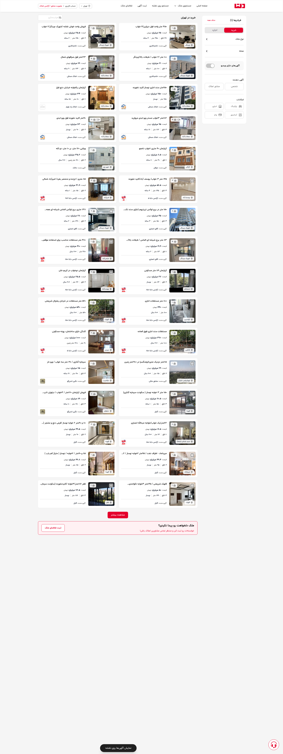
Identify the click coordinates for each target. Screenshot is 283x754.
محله (241, 51)
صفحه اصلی (202, 5)
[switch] (210, 66)
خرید (233, 30)
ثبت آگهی (142, 5)
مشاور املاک (214, 86)
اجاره (214, 30)
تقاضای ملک (126, 5)
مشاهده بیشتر (118, 514)
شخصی (234, 86)
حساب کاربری (70, 6)
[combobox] (50, 17)
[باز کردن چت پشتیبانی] (273, 744)
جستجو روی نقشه (160, 5)
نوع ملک (240, 39)
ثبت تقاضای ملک (53, 527)
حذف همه (211, 20)
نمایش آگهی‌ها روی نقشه (118, 748)
